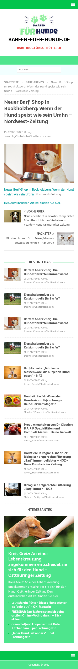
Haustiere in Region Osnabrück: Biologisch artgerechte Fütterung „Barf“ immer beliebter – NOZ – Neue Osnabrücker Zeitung (47, 459)
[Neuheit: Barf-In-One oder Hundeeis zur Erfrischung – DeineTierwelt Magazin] (12, 400)
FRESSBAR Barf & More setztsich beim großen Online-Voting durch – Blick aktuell (37, 615)
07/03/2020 (15, 132)
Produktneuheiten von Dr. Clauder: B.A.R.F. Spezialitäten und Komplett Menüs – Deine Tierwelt (48, 428)
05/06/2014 (34, 408)
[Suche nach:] (39, 69)
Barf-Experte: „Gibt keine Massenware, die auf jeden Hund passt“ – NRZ (47, 372)
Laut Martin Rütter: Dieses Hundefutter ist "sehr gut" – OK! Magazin (39, 604)
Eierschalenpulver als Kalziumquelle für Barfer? (42, 296)
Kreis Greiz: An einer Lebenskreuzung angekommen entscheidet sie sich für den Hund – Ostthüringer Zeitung (37, 564)
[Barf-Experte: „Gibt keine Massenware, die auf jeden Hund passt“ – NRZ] (12, 372)
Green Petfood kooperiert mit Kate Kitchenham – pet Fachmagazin (35, 626)
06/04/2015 (34, 469)
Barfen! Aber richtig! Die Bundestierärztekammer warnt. (46, 272)
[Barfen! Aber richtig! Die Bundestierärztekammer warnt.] (12, 274)
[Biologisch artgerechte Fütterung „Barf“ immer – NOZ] (12, 489)
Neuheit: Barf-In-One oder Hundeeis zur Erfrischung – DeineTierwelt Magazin (43, 400)
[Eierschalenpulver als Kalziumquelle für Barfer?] (12, 299)
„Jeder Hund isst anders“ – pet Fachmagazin (32, 635)
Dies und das (39, 262)
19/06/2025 (34, 380)
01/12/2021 (34, 303)
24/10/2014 (34, 437)
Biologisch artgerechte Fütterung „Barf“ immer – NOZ (47, 487)
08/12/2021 (34, 278)
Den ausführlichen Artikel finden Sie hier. (32, 203)
